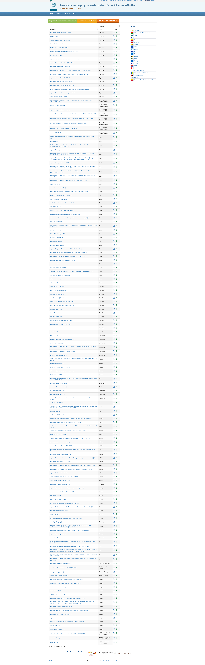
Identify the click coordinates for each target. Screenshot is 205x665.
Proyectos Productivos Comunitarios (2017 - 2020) (62, 93)
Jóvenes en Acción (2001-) (56, 309)
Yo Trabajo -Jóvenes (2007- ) (57, 279)
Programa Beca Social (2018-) (57, 394)
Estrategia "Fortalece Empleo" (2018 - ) (60, 367)
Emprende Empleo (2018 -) (57, 363)
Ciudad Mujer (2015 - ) (55, 514)
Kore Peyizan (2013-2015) (56, 403)
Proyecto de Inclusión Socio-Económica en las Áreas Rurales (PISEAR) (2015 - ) (70, 89)
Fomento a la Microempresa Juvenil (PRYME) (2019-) (63, 568)
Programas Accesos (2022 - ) (57, 618)
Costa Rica (136, 42)
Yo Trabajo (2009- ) (54, 283)
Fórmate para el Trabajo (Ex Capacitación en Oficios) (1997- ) (65, 214)
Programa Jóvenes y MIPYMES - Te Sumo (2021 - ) (63, 85)
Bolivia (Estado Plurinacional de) (141, 32)
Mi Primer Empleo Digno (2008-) (58, 105)
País (101, 29)
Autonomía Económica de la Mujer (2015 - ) (61, 195)
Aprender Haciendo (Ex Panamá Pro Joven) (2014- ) (63, 492)
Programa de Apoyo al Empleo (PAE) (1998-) (61, 446)
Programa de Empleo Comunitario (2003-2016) (62, 63)
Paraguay (136, 65)
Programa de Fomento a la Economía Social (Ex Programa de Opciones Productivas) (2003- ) (73, 458)
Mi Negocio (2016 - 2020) (56, 316)
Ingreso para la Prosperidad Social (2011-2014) (62, 301)
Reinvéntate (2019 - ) (55, 264)
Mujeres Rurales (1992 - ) (56, 237)
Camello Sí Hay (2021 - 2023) (57, 286)
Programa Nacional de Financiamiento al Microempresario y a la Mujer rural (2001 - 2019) (72, 465)
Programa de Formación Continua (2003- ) (60, 66)
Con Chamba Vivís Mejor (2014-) (58, 415)
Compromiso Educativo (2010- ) (58, 587)
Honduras (136, 54)
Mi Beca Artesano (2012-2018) (57, 390)
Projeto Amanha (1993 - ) (56, 184)
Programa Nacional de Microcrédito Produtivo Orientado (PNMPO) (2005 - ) (69, 180)
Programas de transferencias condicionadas (62, 21)
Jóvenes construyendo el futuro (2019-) (60, 442)
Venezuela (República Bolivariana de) (143, 80)
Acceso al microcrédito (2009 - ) (58, 188)
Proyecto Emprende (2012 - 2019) (58, 355)
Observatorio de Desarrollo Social (111, 0)
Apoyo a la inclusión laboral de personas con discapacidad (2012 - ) (67, 579)
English (153, 0)
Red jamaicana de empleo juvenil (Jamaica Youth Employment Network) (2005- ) (70, 430)
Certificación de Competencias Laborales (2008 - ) (62, 203)
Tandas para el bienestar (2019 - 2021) (60, 480)
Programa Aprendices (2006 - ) (57, 245)
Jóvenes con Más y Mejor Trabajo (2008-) (60, 40)
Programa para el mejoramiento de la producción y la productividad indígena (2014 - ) (71, 469)
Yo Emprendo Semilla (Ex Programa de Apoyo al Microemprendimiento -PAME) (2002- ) (72, 271)
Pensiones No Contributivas (87, 21)
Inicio (51, 14)
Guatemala (136, 49)
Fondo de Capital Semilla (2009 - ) (58, 499)
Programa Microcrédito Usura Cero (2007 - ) (61, 484)
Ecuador (135, 44)
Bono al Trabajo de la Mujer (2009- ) (59, 199)
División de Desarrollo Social (130, 0)
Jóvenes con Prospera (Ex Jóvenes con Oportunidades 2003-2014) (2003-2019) (70, 438)
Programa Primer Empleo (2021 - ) (58, 534)
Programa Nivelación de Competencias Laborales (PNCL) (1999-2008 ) (68, 256)
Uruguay (135, 77)
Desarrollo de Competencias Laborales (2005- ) (62, 210)
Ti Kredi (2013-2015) (55, 411)
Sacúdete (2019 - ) (54, 328)
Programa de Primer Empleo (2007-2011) (60, 461)
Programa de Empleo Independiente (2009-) (61, 32)
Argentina (136, 30)
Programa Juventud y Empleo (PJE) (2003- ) (61, 563)
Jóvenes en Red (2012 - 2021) (57, 594)
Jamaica (135, 56)
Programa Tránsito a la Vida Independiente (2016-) (63, 260)
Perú (134, 68)
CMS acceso (52, 661)
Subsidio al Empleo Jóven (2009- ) (58, 267)
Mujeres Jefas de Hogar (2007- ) (58, 234)
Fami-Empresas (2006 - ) (56, 495)
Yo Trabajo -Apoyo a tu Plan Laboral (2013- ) (61, 275)
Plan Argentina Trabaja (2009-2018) (59, 47)
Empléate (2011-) (54, 335)
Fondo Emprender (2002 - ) (57, 298)
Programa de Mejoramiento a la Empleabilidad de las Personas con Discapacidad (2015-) (72, 507)
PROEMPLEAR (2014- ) (56, 55)
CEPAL (141, 0)
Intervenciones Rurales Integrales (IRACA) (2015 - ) (63, 305)
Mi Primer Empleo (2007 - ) (56, 375)
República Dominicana (139, 70)
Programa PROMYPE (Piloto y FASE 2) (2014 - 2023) (63, 128)
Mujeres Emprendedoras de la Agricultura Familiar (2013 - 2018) (66, 518)
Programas (53, 29)
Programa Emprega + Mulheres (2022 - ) (60, 163)
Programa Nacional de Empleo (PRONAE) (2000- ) (62, 351)
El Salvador (136, 47)
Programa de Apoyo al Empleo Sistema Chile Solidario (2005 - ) (66, 249)
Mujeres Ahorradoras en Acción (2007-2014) (61, 320)
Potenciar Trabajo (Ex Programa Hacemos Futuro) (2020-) (64, 51)
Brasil (135, 35)
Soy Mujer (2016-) (54, 642)
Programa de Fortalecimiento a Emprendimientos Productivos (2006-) (67, 598)
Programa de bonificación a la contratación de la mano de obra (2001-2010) (69, 252)
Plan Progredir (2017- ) (55, 141)
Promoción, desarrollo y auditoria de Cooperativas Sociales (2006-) (67, 621)
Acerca (74, 14)
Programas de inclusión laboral (107, 20)
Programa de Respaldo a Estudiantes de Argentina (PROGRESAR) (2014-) (69, 74)
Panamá (135, 63)
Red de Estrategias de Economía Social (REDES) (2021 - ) (64, 476)
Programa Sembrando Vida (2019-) (59, 473)
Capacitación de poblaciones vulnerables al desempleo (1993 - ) (66, 583)
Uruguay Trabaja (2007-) (56, 625)
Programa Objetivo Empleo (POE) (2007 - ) (61, 614)
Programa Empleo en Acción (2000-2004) (60, 324)
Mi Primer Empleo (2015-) (56, 343)
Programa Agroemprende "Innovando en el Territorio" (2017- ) (65, 59)
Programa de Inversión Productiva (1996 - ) (61, 606)
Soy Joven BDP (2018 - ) (56, 133)
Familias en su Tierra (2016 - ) (57, 294)
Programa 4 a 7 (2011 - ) (56, 241)
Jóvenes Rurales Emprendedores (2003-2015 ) (62, 313)
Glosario (67, 14)
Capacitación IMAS (54, 331)
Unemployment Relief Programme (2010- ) (60, 575)
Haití (134, 51)
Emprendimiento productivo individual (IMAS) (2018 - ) (63, 339)
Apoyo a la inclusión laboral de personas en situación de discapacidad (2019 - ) (70, 191)
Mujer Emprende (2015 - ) (56, 230)
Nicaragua (136, 61)
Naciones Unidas (56, 1)
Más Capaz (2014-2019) (56, 221)
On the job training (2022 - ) (57, 572)
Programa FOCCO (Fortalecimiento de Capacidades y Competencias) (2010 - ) (70, 610)
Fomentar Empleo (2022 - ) (57, 36)
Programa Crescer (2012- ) (56, 150)
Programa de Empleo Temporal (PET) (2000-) (61, 454)
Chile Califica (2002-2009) (56, 206)
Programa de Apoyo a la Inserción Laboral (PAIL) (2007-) (64, 503)
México (135, 58)
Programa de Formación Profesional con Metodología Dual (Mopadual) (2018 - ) (70, 530)
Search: (102, 26)
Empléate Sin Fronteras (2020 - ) (58, 290)
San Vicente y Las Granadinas (141, 72)
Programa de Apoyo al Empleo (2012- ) (60, 110)
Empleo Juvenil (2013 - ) (56, 591)
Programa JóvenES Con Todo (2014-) (59, 383)
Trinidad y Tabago (138, 75)
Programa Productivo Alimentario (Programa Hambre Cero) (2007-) (67, 488)
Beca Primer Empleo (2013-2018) (58, 387)
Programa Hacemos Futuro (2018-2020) (60, 78)
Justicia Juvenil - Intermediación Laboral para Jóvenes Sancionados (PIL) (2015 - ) (71, 218)
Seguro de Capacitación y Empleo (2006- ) (60, 96)
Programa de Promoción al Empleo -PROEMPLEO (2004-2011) (66, 422)
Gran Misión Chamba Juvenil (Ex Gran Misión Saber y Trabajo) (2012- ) (68, 633)
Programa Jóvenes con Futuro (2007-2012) (61, 81)
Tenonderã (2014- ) (55, 538)
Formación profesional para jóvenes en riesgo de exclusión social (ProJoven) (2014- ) (71, 418)
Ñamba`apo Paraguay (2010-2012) (59, 522)
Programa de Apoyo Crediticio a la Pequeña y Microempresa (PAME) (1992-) (69, 546)
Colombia (136, 40)
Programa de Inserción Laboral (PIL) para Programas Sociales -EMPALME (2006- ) (71, 70)
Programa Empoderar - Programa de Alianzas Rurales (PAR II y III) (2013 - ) (69, 123)
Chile (134, 37)
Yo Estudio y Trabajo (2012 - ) (57, 629)
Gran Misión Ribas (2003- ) (56, 638)
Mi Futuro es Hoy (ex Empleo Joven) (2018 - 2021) (63, 371)
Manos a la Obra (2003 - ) (56, 44)
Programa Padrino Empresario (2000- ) (60, 510)
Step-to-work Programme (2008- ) (58, 434)
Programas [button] (58, 14)
